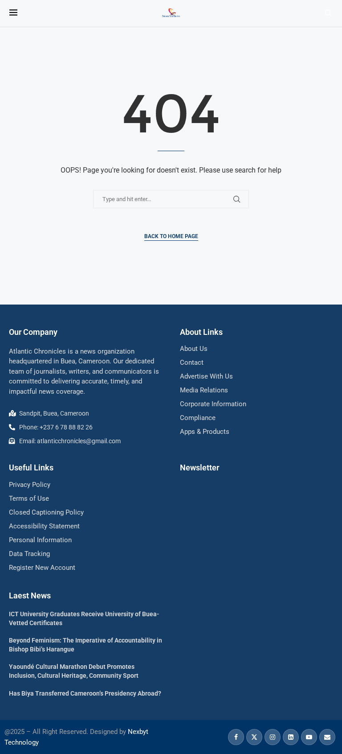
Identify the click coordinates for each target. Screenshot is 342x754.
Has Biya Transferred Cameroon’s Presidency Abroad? (85, 693)
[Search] (328, 13)
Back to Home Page (171, 236)
